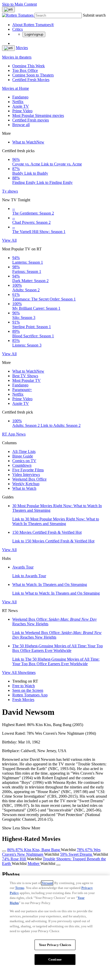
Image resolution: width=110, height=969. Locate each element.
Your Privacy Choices (55, 945)
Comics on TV (24, 461)
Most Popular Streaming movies (38, 115)
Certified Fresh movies (30, 120)
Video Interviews (26, 474)
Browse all (21, 124)
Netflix (18, 101)
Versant (47, 883)
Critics (17, 29)
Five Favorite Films (28, 470)
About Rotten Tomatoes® (33, 25)
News (21, 434)
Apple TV (20, 106)
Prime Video (22, 111)
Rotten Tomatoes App (30, 695)
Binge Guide (22, 456)
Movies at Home (15, 88)
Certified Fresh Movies (30, 79)
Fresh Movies (23, 699)
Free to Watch (23, 686)
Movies (22, 48)
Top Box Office (25, 70)
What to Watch (28, 142)
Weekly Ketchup (25, 484)
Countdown (21, 465)
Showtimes (27, 672)
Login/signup (34, 34)
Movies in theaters (16, 57)
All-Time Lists (24, 451)
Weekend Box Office (29, 479)
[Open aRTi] (8, 9)
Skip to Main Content (19, 4)
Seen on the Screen (27, 690)
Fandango (20, 97)
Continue (55, 959)
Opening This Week (28, 66)
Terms (19, 888)
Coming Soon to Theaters (33, 75)
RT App (9, 434)
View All (9, 240)
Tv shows (10, 191)
